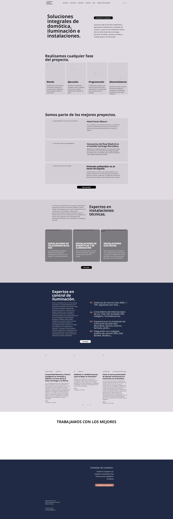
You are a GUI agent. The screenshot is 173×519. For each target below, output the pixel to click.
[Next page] (90, 405)
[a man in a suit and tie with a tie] (119, 435)
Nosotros (81, 2)
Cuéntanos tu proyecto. (103, 18)
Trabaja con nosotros (103, 2)
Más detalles (86, 187)
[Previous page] (83, 405)
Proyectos (73, 2)
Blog (94, 2)
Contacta (88, 2)
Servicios (65, 2)
